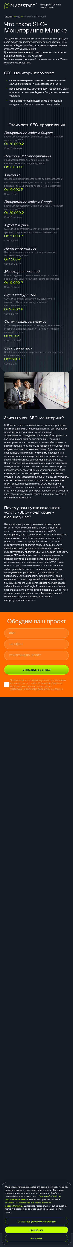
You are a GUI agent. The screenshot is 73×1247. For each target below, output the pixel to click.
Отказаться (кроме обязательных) (37, 1221)
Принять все (36, 1229)
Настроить (36, 1238)
